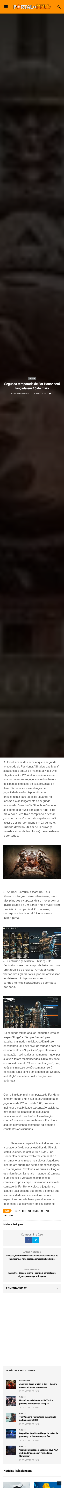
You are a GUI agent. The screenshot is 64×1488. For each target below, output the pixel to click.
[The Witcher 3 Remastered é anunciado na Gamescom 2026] (11, 1417)
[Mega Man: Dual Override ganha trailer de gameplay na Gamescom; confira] (11, 1433)
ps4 (47, 1211)
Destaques (24, 1380)
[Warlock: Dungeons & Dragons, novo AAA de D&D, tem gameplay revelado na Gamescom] (11, 1450)
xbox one (8, 1215)
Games (32, 378)
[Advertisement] (32, 1329)
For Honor (33, 1211)
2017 (18, 1211)
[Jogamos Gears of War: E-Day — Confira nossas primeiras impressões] (11, 1384)
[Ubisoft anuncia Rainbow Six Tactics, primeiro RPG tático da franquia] (11, 1401)
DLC (23, 1211)
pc (42, 1211)
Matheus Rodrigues (20, 393)
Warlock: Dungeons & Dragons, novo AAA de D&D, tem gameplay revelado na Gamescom (38, 1453)
